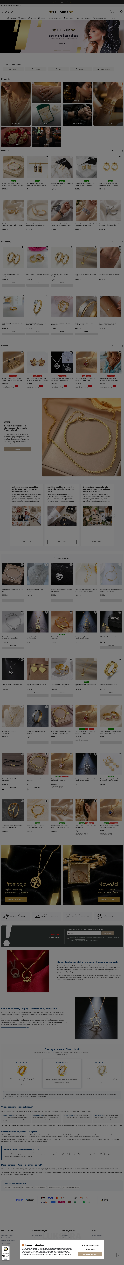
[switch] (5, 1259)
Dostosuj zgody (90, 1249)
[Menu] (9, 1247)
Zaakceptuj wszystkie (90, 1254)
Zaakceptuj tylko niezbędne (90, 1245)
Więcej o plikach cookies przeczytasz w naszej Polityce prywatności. (49, 1254)
